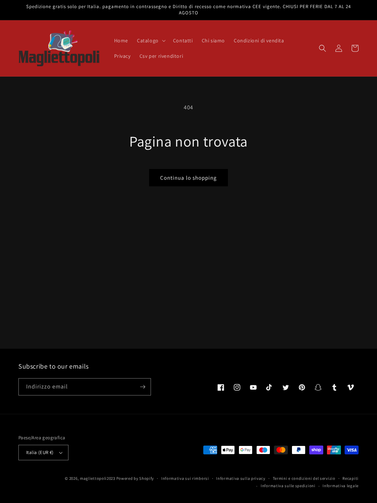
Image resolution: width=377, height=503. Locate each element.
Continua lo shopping (188, 177)
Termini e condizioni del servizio (304, 478)
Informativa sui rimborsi (185, 478)
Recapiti (350, 478)
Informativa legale (341, 485)
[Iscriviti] (142, 386)
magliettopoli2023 (97, 478)
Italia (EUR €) (40, 452)
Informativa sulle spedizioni (288, 485)
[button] (151, 40)
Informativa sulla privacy (240, 478)
